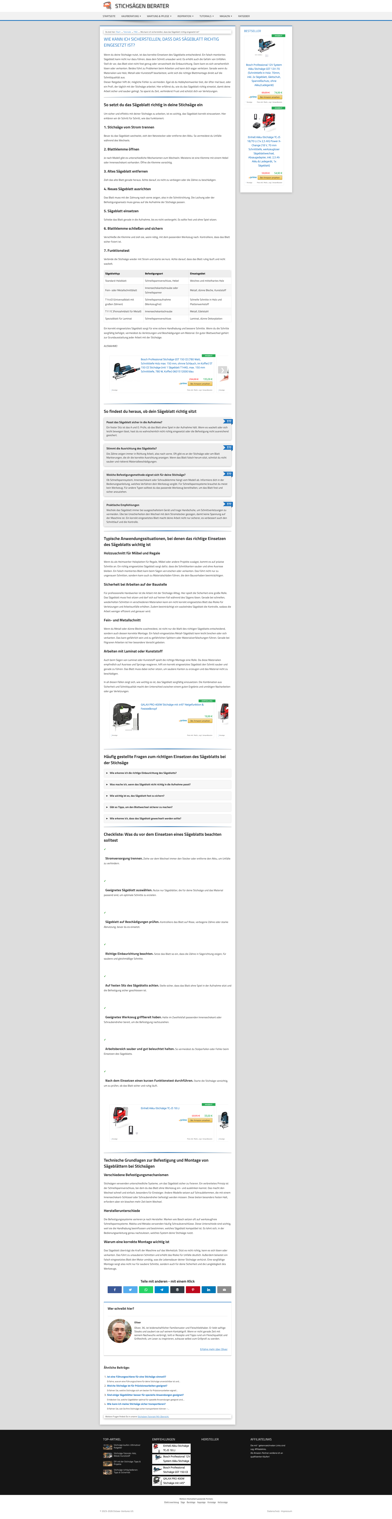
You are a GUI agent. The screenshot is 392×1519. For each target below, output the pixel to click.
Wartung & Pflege (158, 16)
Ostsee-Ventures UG (123, 1511)
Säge (183, 1502)
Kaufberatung (130, 16)
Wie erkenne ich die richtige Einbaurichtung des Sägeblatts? (143, 773)
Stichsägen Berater (142, 6)
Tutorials (205, 16)
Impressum (286, 1511)
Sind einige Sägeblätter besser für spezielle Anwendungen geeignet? (145, 1395)
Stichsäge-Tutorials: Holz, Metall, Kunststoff (125, 1454)
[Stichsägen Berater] (106, 9)
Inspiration (184, 16)
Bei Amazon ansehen (200, 383)
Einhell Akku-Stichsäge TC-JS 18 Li (160, 1108)
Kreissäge (211, 1502)
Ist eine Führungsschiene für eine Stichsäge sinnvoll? (136, 1377)
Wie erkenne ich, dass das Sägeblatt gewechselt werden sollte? (145, 818)
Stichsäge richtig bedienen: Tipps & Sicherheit (126, 1471)
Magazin (225, 16)
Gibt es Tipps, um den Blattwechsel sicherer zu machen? (141, 807)
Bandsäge (191, 1502)
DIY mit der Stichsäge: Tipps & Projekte (127, 1463)
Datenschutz (273, 1511)
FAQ (136, 31)
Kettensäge (223, 1502)
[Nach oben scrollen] (387, 1514)
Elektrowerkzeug (171, 1502)
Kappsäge (201, 1502)
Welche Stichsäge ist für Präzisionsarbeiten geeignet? (137, 1386)
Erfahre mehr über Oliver (214, 1349)
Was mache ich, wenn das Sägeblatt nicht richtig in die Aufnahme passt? (150, 784)
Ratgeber (244, 16)
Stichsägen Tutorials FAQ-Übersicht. (153, 1416)
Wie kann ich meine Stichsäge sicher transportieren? (136, 1404)
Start (118, 31)
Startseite (109, 16)
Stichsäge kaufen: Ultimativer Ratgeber (127, 1446)
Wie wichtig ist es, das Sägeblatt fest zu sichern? (137, 796)
